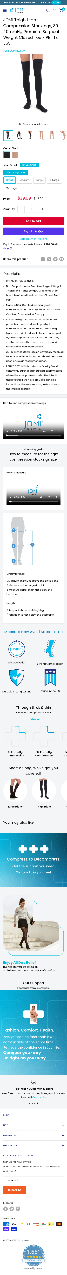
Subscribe (14, 1190)
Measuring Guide (16, 172)
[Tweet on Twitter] (55, 259)
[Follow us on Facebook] (5, 1209)
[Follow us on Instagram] (18, 1209)
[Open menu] (5, 10)
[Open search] (48, 10)
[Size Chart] (29, 165)
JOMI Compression (14, 50)
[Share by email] (61, 259)
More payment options (33, 238)
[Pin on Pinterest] (49, 259)
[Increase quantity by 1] (42, 209)
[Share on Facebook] (43, 259)
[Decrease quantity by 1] (21, 209)
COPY (56, 2)
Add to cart (33, 221)
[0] (61, 10)
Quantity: (9, 209)
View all (35, 719)
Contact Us (39, 1097)
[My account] (54, 10)
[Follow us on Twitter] (11, 1209)
